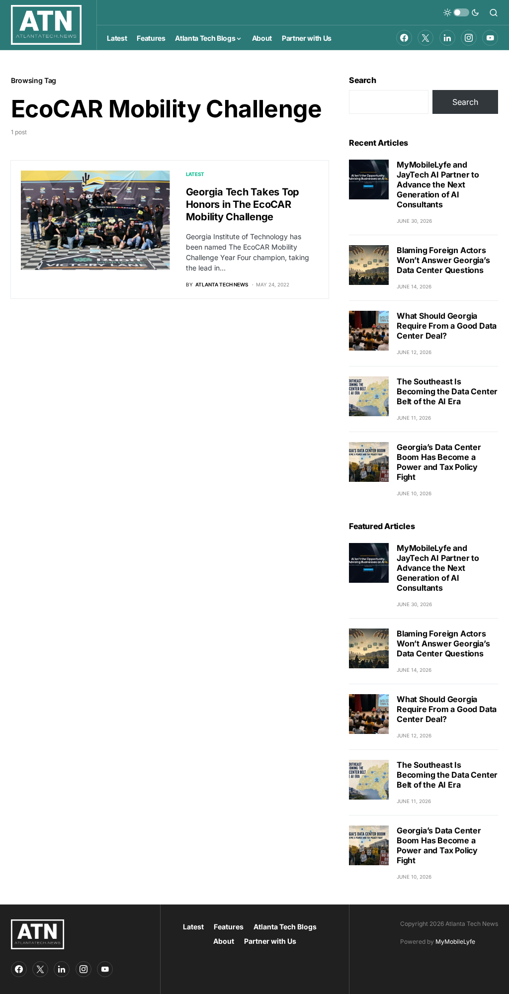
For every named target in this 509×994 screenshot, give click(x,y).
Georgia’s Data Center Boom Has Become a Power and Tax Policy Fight (439, 462)
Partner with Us (270, 941)
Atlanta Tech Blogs (285, 926)
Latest (195, 174)
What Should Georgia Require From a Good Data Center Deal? (447, 326)
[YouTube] (490, 38)
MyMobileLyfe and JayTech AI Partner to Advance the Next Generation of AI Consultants (438, 184)
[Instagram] (469, 38)
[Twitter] (425, 38)
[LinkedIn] (447, 38)
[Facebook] (404, 38)
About (223, 941)
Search (362, 80)
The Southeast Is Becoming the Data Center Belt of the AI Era (447, 391)
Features (229, 926)
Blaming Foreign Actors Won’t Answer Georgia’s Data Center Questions (443, 260)
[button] (461, 12)
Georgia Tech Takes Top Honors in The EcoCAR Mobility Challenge (243, 204)
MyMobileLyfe (455, 941)
